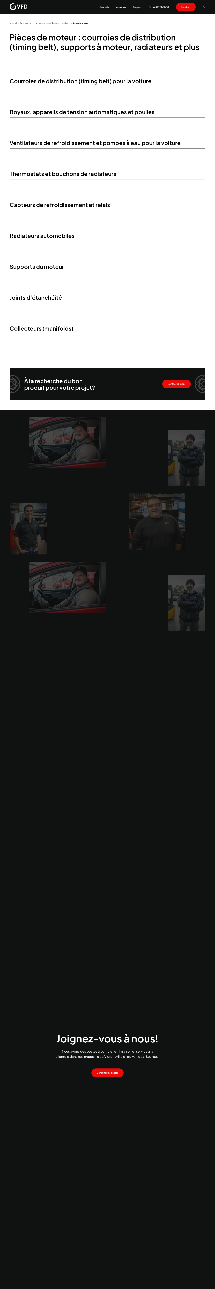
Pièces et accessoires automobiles (51, 23)
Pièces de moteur (79, 23)
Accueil (13, 23)
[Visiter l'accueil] (18, 7)
